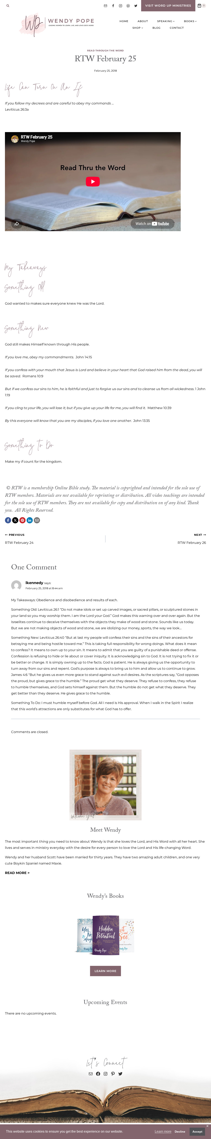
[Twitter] (135, 5)
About (143, 21)
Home (124, 21)
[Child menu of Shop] (138, 27)
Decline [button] (180, 1131)
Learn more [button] (163, 1131)
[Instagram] (120, 5)
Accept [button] (197, 1131)
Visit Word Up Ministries (168, 5)
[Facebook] (113, 5)
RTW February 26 (192, 539)
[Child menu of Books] (190, 21)
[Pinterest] (128, 5)
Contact (177, 27)
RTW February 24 (19, 539)
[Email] (105, 5)
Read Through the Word (105, 50)
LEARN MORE (105, 971)
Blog (156, 27)
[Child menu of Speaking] (165, 21)
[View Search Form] (8, 6)
